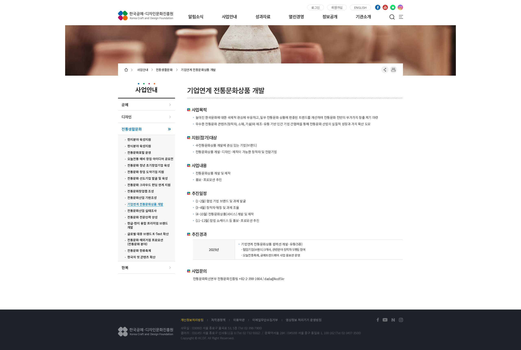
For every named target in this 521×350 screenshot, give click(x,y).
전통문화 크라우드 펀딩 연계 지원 (149, 185)
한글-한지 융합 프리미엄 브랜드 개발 (147, 225)
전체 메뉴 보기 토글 (401, 17)
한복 (124, 267)
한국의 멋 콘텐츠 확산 (141, 257)
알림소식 (195, 16)
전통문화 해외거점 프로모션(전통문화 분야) (145, 242)
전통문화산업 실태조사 (142, 211)
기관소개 (363, 16)
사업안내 (229, 16)
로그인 (315, 7)
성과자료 (262, 16)
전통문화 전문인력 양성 (142, 217)
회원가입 (337, 7)
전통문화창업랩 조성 (140, 191)
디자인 (126, 116)
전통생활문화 (131, 129)
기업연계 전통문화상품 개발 (145, 204)
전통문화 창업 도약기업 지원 (145, 172)
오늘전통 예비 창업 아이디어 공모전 (150, 159)
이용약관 (239, 320)
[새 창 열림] (378, 320)
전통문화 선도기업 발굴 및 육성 (147, 178)
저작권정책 (218, 320)
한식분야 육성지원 (139, 146)
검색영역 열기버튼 (392, 17)
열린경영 (296, 16)
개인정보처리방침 (192, 320)
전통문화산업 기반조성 (142, 198)
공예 (124, 104)
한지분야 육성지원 (139, 139)
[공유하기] (385, 69)
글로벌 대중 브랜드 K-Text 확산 (148, 234)
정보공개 (329, 16)
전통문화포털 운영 (139, 152)
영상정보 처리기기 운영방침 (304, 320)
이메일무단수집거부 (265, 320)
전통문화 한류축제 (139, 251)
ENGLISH (360, 7)
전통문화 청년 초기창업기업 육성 (148, 165)
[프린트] (393, 69)
